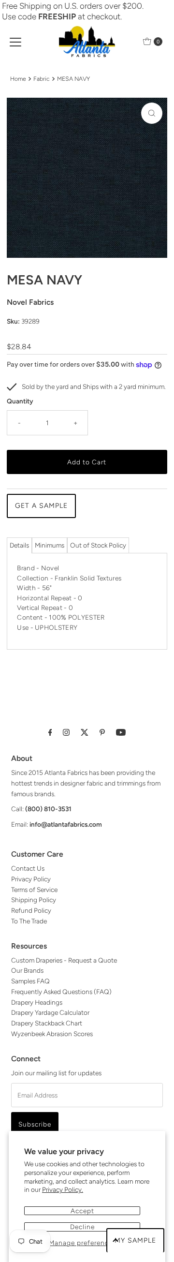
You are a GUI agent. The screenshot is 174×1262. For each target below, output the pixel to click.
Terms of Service (34, 889)
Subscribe (34, 1124)
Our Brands (27, 970)
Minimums (49, 545)
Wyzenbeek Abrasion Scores (52, 1034)
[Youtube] (121, 732)
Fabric (41, 78)
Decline (82, 1227)
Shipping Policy (33, 900)
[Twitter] (84, 732)
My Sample (135, 1240)
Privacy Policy (31, 879)
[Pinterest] (102, 732)
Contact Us (27, 868)
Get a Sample (41, 506)
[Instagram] (66, 732)
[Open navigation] (15, 42)
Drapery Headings (36, 1002)
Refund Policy (31, 910)
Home (18, 78)
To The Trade (29, 921)
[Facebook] (50, 732)
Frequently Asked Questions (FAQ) (61, 991)
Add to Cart (86, 462)
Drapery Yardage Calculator (50, 1012)
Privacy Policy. (62, 1189)
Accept (82, 1211)
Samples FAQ (30, 981)
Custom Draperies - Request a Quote (64, 960)
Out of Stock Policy (98, 545)
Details (19, 545)
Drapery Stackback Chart (46, 1023)
